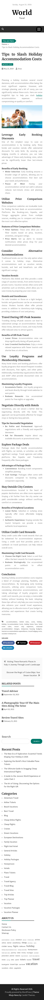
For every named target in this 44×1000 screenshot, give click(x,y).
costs (33, 622)
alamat (9, 943)
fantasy (10, 946)
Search (6, 736)
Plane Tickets (9, 872)
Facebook (8, 642)
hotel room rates (6, 953)
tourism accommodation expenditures (15, 631)
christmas (30, 943)
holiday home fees (31, 624)
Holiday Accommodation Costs (12, 624)
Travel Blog (9, 885)
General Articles (10, 850)
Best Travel (9, 811)
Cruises (7, 828)
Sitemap (5, 933)
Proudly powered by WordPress (18, 992)
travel (35, 959)
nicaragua (30, 953)
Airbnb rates (24, 622)
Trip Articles (9, 894)
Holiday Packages (11, 859)
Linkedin (8, 647)
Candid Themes (28, 995)
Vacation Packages (12, 907)
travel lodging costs (35, 631)
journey (13, 953)
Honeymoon (9, 864)
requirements (24, 956)
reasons (17, 956)
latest (18, 953)
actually (13, 940)
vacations (5, 968)
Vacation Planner (11, 912)
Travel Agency (10, 881)
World (22, 12)
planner (12, 956)
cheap (24, 942)
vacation (32, 964)
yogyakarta (17, 968)
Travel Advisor (10, 691)
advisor (25, 940)
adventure (19, 940)
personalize (5, 956)
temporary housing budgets (31, 629)
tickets (23, 959)
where (11, 968)
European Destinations (13, 837)
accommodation (11, 622)
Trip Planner (9, 899)
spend (17, 960)
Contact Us (6, 927)
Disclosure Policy (9, 930)
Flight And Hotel (11, 846)
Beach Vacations (11, 806)
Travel (6, 877)
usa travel (22, 964)
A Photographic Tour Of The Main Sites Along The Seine (20, 704)
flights (15, 946)
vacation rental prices (9, 634)
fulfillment (22, 946)
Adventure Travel (11, 798)
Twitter (22, 642)
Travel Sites (9, 890)
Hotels (7, 868)
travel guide (5, 964)
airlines (4, 943)
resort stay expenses (23, 626)
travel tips (14, 964)
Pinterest (36, 642)
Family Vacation (10, 842)
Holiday (7, 855)
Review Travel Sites (13, 717)
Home (4, 924)
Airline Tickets (10, 802)
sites (12, 960)
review (4, 960)
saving (8, 960)
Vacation (7, 903)
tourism (29, 960)
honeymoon (32, 949)
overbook (36, 953)
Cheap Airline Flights (12, 820)
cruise (4, 946)
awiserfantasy (16, 943)
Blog (6, 815)
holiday (39, 95)
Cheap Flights (9, 824)
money (23, 953)
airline (37, 939)
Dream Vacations (11, 833)
